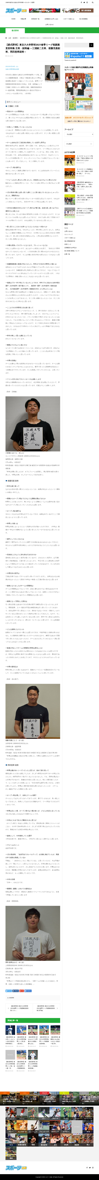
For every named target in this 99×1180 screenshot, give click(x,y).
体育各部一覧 (35, 19)
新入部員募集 (83, 19)
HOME (13, 19)
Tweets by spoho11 (70, 60)
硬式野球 (15, 31)
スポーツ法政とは (68, 19)
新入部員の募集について (71, 251)
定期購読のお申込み (70, 247)
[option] (10, 1099)
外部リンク (67, 244)
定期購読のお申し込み (51, 19)
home (66, 228)
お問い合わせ (49, 24)
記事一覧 (67, 254)
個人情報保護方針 (69, 241)
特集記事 (23, 19)
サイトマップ (68, 234)
